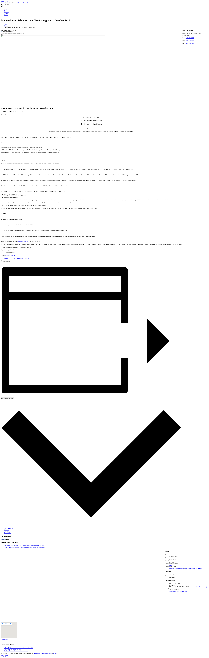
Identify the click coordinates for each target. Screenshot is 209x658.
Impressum (37, 653)
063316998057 (190, 38)
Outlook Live (7, 533)
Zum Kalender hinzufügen (7, 398)
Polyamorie (199, 568)
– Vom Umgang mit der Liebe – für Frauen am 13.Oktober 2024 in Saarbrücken (24, 547)
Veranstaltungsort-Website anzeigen (178, 591)
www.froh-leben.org (6, 258)
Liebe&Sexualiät (190, 40)
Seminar (171, 565)
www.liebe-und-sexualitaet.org (21, 258)
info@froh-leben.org (23, 241)
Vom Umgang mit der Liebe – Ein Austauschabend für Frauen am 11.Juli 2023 (24, 545)
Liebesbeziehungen (190, 568)
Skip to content (4, 1)
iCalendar (6, 530)
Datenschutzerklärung (46, 653)
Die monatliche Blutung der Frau (12, 649)
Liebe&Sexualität (189, 43)
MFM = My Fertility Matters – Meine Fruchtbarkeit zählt (18, 648)
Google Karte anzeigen (202, 587)
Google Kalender (8, 528)
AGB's (54, 653)
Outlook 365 (7, 531)
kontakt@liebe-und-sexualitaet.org (22, 3)
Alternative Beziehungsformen (176, 568)
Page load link (4, 655)
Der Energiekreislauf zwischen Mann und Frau (16, 651)
